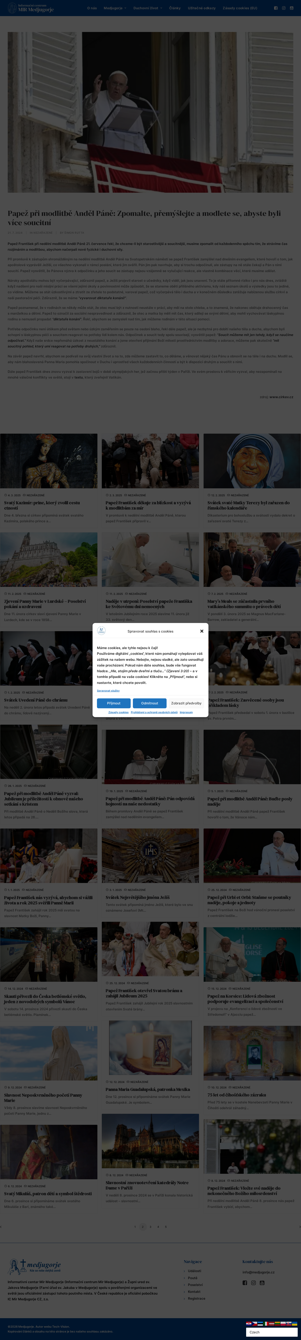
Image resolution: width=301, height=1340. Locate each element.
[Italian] (266, 1323)
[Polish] (283, 1323)
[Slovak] (289, 1323)
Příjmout (114, 703)
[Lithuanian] (278, 1323)
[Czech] (255, 1323)
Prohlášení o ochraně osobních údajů (154, 712)
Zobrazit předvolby (186, 703)
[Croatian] (249, 1323)
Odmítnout (149, 703)
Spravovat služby (108, 690)
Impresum (186, 712)
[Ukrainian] (295, 1323)
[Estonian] (260, 1323)
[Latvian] (272, 1323)
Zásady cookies (118, 712)
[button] (202, 631)
